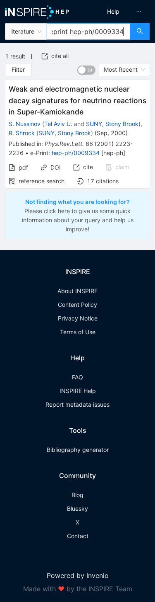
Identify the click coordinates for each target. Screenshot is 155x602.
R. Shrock (22, 132)
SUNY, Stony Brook (112, 123)
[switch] (86, 70)
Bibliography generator (78, 449)
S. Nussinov (25, 123)
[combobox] (88, 31)
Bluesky (77, 508)
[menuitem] (113, 11)
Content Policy (77, 304)
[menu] (117, 11)
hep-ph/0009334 (76, 152)
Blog (77, 494)
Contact (77, 535)
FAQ (77, 377)
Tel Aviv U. (58, 123)
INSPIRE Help (78, 390)
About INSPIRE (77, 290)
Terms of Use (77, 331)
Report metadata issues (77, 404)
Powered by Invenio (78, 575)
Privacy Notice (78, 318)
